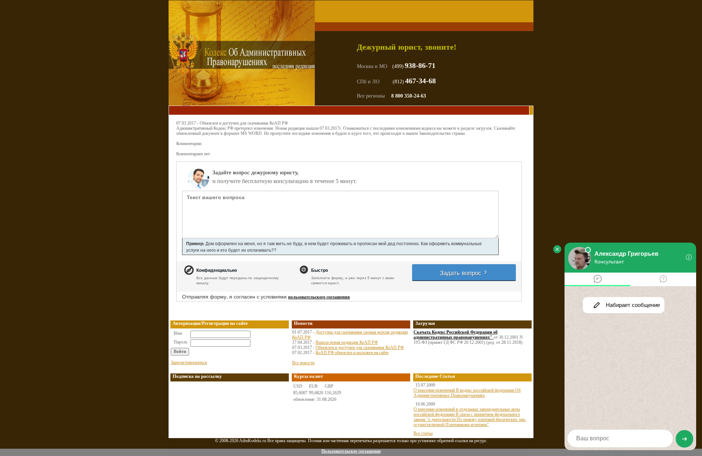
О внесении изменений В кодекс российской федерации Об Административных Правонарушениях (467, 393)
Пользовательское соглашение (351, 451)
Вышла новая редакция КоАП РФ (347, 342)
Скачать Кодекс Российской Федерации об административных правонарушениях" (456, 335)
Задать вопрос (461, 272)
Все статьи (423, 433)
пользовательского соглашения (319, 297)
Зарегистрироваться (189, 362)
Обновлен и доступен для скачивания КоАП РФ (360, 347)
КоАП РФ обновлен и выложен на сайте (352, 352)
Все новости (303, 362)
